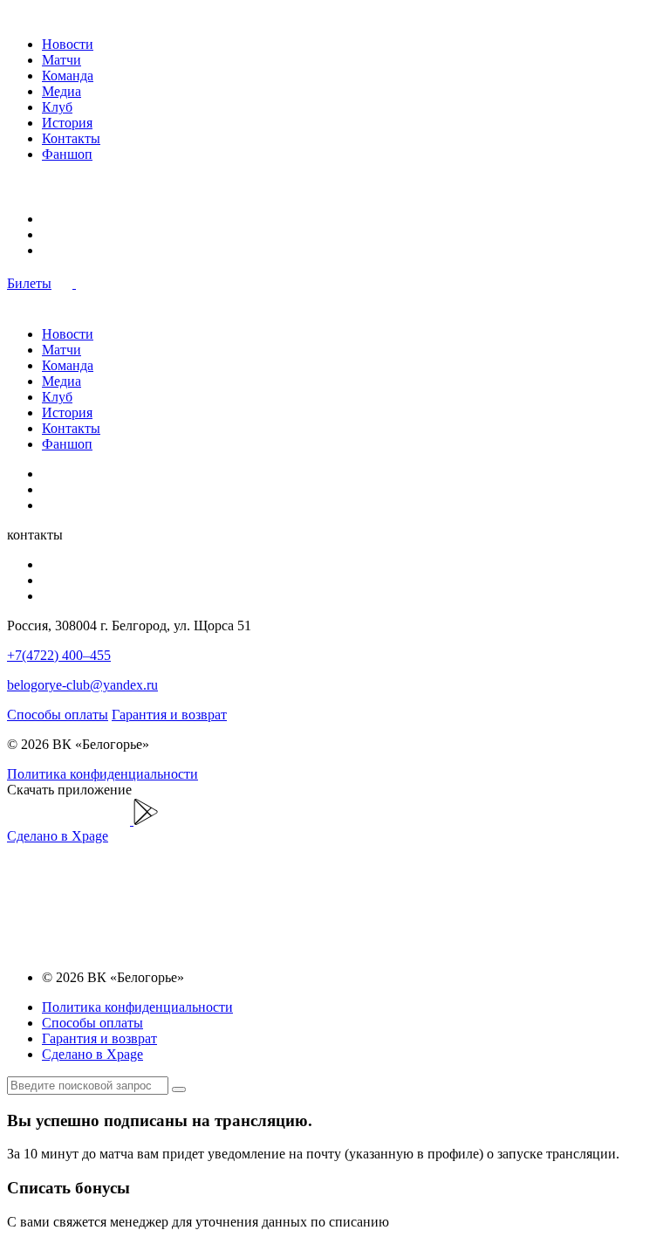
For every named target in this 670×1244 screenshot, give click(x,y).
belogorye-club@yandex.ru (82, 684)
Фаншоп (67, 154)
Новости (67, 44)
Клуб (57, 107)
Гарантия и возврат (169, 714)
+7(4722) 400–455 (59, 655)
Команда (67, 75)
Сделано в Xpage (57, 835)
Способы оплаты (57, 714)
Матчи (61, 59)
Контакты (71, 138)
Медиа (61, 91)
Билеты (29, 283)
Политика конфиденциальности (102, 773)
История (67, 122)
